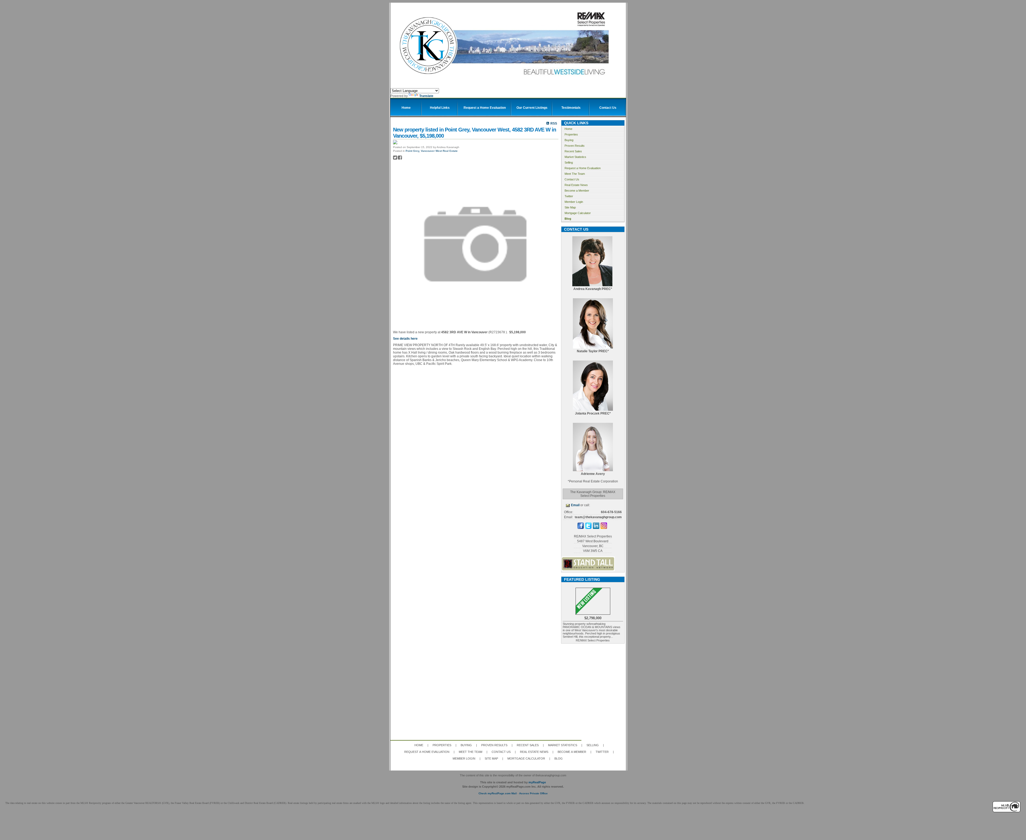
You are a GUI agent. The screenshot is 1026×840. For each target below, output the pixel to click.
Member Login (574, 201)
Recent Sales (573, 151)
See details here (405, 338)
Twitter (569, 196)
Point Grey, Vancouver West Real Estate (432, 150)
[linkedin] (596, 528)
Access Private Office (533, 793)
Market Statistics (575, 156)
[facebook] (580, 528)
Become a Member (577, 190)
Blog (568, 218)
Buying (569, 140)
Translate (426, 96)
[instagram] (604, 528)
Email (575, 505)
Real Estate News (576, 185)
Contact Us (572, 179)
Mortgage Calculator (578, 213)
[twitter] (588, 528)
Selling (569, 162)
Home (568, 128)
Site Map (570, 207)
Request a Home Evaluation (583, 168)
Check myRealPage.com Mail (498, 793)
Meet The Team (575, 173)
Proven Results (575, 145)
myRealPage (537, 782)
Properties (571, 134)
